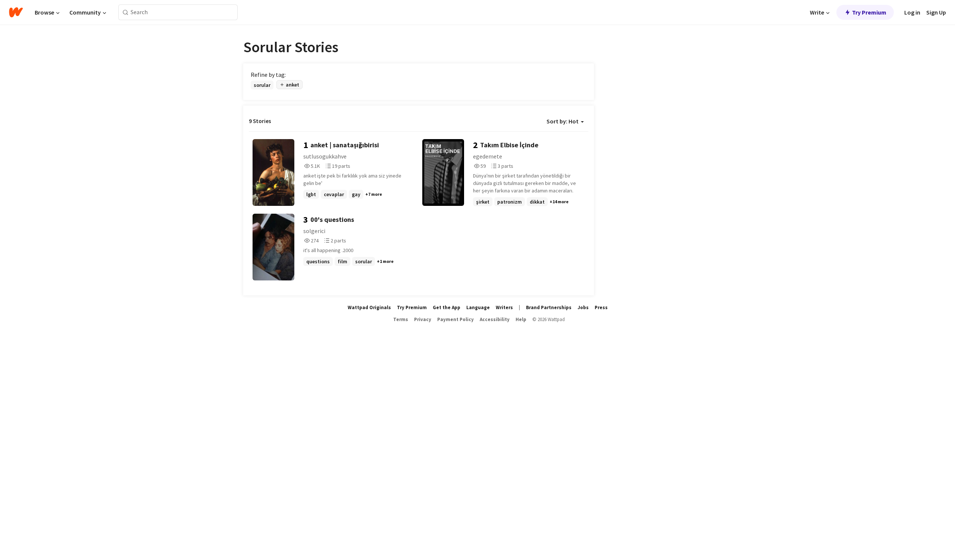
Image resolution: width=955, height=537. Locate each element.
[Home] (16, 12)
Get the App (446, 307)
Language (478, 307)
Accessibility (495, 319)
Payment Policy (455, 319)
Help (521, 319)
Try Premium (869, 12)
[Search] (125, 12)
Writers (504, 307)
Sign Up (936, 12)
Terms (400, 319)
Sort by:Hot (563, 121)
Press (601, 307)
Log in (912, 12)
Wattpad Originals (369, 307)
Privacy (422, 319)
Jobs (583, 307)
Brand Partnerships (549, 307)
